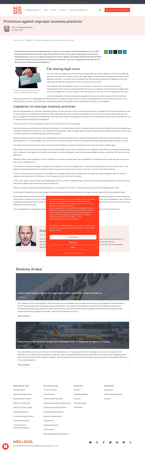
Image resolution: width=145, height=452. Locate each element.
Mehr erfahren (24, 316)
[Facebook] (103, 442)
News (46, 10)
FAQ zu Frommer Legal (22, 407)
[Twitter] (110, 442)
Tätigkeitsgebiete (32, 10)
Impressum (108, 390)
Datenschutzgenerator (22, 394)
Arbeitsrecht (49, 421)
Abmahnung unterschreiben (55, 407)
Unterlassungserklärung (53, 412)
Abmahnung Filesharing (53, 399)
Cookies (107, 399)
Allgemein (29, 40)
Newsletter (78, 407)
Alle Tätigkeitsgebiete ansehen (56, 434)
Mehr (73, 247)
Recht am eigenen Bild (53, 416)
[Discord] (123, 442)
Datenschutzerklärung (113, 394)
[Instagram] (97, 442)
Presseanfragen (80, 403)
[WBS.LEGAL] (17, 10)
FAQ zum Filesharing (21, 403)
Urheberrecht (49, 394)
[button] (106, 52)
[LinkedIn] (117, 442)
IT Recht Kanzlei (50, 390)
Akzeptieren (73, 237)
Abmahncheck (19, 390)
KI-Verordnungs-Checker (23, 416)
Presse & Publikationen (77, 10)
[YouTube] (90, 442)
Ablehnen (73, 242)
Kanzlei (54, 10)
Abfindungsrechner (21, 412)
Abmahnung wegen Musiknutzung (57, 403)
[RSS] (130, 442)
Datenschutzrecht (51, 425)
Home (15, 40)
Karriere (62, 10)
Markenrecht (49, 429)
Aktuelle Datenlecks (21, 421)
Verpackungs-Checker (22, 399)
